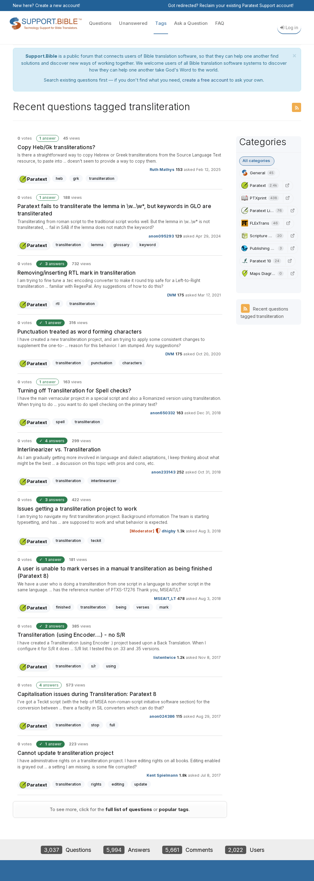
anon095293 (161, 236)
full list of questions (128, 809)
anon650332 (162, 413)
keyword (148, 244)
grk (76, 178)
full (112, 725)
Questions (100, 23)
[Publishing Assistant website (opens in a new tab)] (292, 248)
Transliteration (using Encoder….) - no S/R (71, 635)
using (111, 666)
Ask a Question (191, 23)
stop (95, 725)
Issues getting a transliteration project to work (77, 509)
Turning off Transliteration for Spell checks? (74, 391)
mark (164, 607)
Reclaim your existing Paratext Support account (246, 5)
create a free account (205, 80)
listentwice (164, 657)
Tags (160, 23)
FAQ (219, 23)
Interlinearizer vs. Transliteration (59, 449)
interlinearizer (104, 480)
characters (132, 363)
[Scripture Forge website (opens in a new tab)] (292, 235)
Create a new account (57, 5)
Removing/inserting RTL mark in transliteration (76, 273)
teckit (96, 540)
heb (59, 178)
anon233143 (163, 472)
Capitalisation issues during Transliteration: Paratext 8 (87, 694)
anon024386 (162, 716)
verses (142, 607)
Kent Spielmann (162, 775)
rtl (57, 303)
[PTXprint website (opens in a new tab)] (287, 198)
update (140, 784)
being (121, 607)
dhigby (169, 531)
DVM (171, 295)
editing (118, 784)
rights (96, 784)
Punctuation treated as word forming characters (79, 332)
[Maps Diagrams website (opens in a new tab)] (292, 273)
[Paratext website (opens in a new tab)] (287, 185)
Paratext (37, 179)
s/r (93, 666)
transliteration (101, 178)
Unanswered (133, 23)
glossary (121, 244)
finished (63, 607)
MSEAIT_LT (165, 598)
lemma (97, 244)
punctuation (101, 363)
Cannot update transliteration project (65, 753)
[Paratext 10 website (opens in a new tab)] (289, 261)
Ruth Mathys (162, 169)
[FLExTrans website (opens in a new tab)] (288, 223)
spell (60, 421)
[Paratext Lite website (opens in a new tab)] (292, 210)
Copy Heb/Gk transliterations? (56, 147)
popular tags (174, 809)
